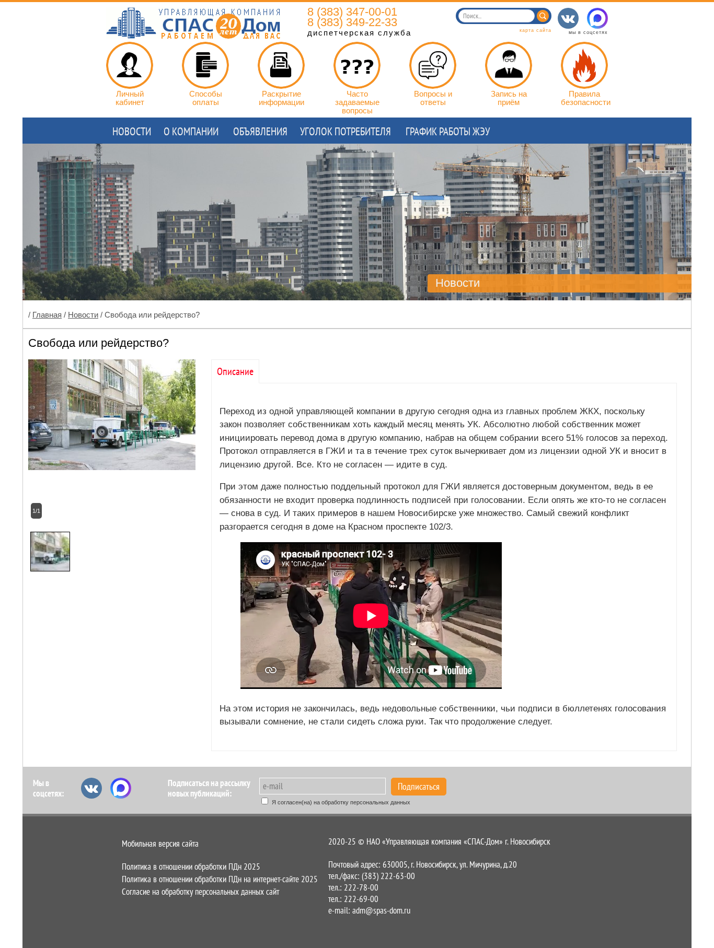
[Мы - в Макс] (597, 18)
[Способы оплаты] (205, 65)
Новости (83, 314)
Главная (47, 314)
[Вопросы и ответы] (432, 65)
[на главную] (193, 35)
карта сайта (535, 30)
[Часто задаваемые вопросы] (357, 65)
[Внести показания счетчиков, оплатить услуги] (129, 65)
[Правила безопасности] (584, 65)
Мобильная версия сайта (160, 843)
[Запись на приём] (508, 65)
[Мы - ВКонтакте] (568, 18)
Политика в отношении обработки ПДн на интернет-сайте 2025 (220, 879)
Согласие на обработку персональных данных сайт (200, 891)
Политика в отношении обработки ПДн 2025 (191, 866)
